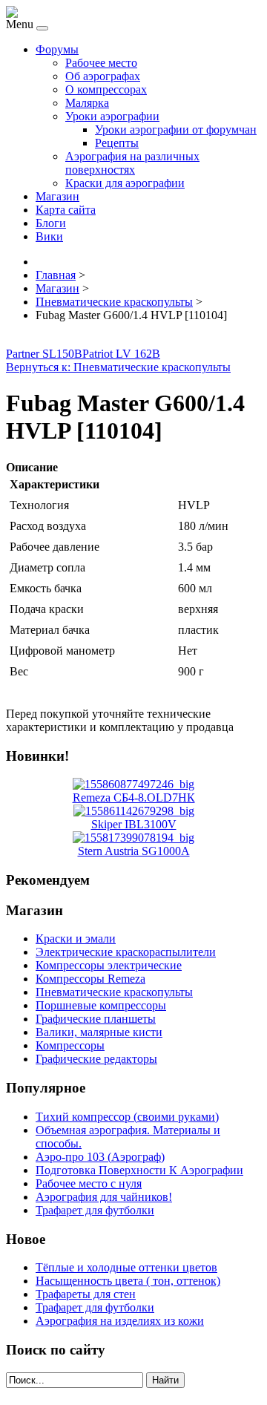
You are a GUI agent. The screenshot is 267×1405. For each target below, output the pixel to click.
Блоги (51, 223)
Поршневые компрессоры (101, 1005)
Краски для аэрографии (125, 183)
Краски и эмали (76, 938)
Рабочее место (101, 62)
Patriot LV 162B (121, 353)
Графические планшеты (96, 1018)
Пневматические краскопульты (114, 992)
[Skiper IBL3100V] (133, 811)
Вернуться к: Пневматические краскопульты (118, 367)
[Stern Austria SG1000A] (133, 837)
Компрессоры (70, 1045)
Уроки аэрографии (112, 116)
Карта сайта (66, 209)
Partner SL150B (44, 353)
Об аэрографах (102, 76)
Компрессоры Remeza (90, 978)
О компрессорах (106, 89)
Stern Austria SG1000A (134, 851)
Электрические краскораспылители (126, 952)
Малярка (87, 102)
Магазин (57, 196)
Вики (49, 236)
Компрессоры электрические (109, 965)
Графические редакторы (96, 1058)
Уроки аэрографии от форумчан (176, 129)
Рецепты (117, 143)
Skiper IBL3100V (134, 824)
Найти (165, 1380)
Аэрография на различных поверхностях (132, 163)
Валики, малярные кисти (99, 1032)
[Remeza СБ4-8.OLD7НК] (133, 784)
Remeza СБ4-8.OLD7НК (134, 797)
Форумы (57, 49)
